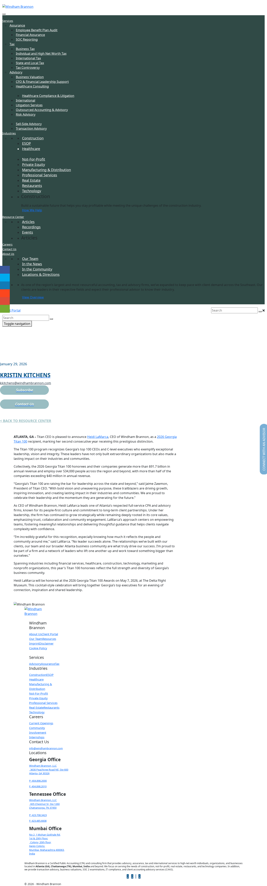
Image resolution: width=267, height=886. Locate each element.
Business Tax (25, 49)
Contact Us (9, 249)
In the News (32, 264)
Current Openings (41, 723)
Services (7, 21)
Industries (9, 133)
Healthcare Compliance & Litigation (48, 96)
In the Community (37, 269)
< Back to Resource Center (25, 420)
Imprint (34, 643)
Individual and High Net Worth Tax (41, 53)
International (25, 100)
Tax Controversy (28, 67)
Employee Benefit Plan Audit (36, 30)
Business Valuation (30, 77)
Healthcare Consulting (32, 86)
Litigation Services (29, 105)
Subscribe (24, 390)
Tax (12, 44)
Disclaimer (46, 643)
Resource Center (13, 217)
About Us (8, 254)
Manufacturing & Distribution (46, 169)
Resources (49, 639)
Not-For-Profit (33, 159)
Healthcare (31, 148)
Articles (28, 221)
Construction (33, 138)
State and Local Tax (30, 63)
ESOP (26, 143)
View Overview (33, 297)
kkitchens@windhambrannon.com (25, 383)
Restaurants (32, 185)
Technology (31, 190)
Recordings (31, 227)
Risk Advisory (25, 114)
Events (27, 232)
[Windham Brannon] (17, 6)
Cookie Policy (38, 648)
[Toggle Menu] (3, 14)
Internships (36, 737)
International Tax (28, 58)
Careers (7, 244)
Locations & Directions (41, 274)
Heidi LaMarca (97, 437)
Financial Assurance (30, 35)
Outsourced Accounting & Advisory (42, 110)
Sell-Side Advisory (29, 124)
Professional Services (39, 175)
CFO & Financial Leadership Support (42, 81)
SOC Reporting (27, 39)
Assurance (17, 25)
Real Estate (31, 180)
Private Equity (33, 164)
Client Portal (11, 310)
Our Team (30, 258)
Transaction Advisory (31, 128)
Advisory (16, 72)
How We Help (32, 210)
